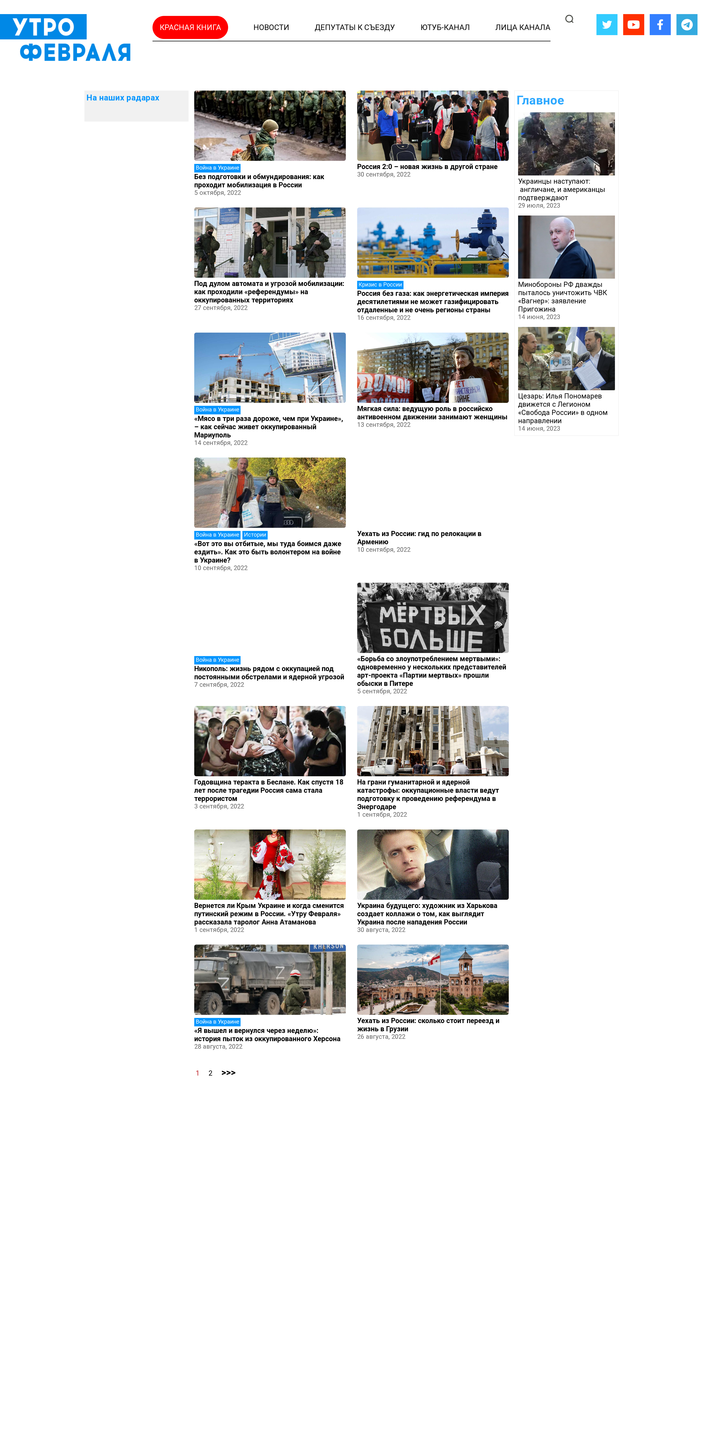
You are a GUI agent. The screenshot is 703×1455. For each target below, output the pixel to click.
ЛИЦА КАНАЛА (523, 27)
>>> (228, 1072)
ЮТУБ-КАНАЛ (445, 27)
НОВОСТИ (271, 27)
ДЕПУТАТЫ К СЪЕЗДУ (355, 27)
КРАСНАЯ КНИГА (190, 27)
